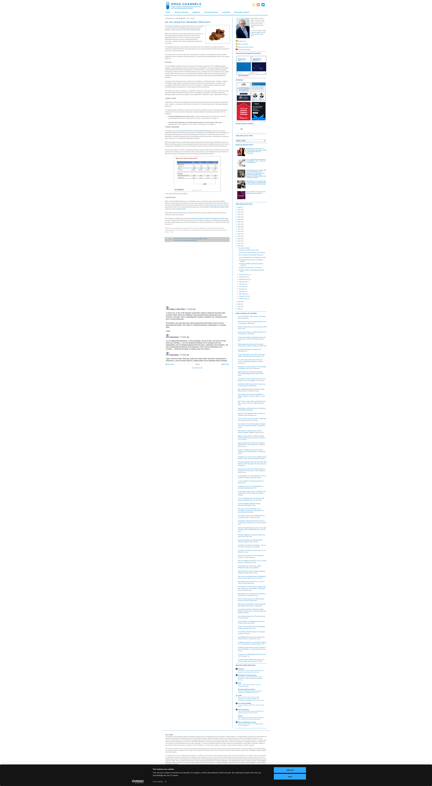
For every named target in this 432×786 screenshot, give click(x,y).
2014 (239, 236)
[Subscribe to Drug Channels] (237, 47)
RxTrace (240, 716)
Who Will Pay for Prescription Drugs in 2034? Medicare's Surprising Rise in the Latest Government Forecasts (256, 182)
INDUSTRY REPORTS (181, 12)
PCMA (240, 695)
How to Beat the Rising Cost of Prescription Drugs (251, 616)
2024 (239, 212)
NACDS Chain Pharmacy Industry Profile (216, 207)
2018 (239, 226)
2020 (239, 221)
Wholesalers (193, 240)
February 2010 (243, 296)
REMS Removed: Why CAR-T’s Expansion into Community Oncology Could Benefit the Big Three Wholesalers (256, 151)
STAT (239, 683)
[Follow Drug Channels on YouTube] (237, 49)
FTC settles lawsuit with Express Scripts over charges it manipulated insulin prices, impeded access (250, 361)
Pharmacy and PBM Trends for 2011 (249, 250)
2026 (239, 207)
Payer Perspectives (243, 709)
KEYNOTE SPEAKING (211, 12)
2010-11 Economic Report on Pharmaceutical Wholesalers (194, 131)
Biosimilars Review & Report (246, 689)
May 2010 (242, 289)
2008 (239, 304)
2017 (239, 229)
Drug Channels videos (244, 49)
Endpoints (241, 669)
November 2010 (243, 274)
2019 (239, 224)
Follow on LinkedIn (242, 44)
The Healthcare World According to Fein (249, 631)
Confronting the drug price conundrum (248, 349)
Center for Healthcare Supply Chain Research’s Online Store (209, 218)
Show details (158, 782)
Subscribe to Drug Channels (245, 47)
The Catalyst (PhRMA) (244, 703)
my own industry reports (178, 209)
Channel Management (184, 240)
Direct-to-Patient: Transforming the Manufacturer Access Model (255, 192)
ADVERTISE (226, 12)
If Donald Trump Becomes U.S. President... (250, 267)
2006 (239, 309)
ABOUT (167, 12)
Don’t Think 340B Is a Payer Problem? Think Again (251, 316)
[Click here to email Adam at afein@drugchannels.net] (237, 41)
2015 (239, 234)
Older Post (225, 364)
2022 (239, 217)
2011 (239, 243)
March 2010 (242, 294)
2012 (239, 241)
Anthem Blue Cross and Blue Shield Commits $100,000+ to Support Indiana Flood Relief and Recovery (250, 678)
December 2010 (243, 248)
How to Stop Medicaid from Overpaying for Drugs (252, 257)
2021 (239, 219)
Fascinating (183, 193)
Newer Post (169, 364)
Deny (290, 777)
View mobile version (197, 368)
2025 (239, 209)
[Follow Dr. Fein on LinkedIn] (236, 44)
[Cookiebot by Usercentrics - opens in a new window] (138, 781)
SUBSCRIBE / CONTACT (242, 12)
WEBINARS (196, 12)
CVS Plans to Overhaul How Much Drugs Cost (250, 550)
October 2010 (243, 277)
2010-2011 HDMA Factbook (191, 30)
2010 (239, 246)
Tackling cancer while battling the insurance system (252, 654)
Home (197, 364)
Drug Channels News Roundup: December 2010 (252, 252)
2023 (239, 214)
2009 (239, 301)
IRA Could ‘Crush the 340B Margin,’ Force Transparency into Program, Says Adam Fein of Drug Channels (251, 510)
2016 (239, 231)
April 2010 (242, 291)
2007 (239, 306)
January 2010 (243, 298)
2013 (239, 238)
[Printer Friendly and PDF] (169, 239)
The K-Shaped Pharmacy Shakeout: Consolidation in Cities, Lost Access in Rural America (256, 161)
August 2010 (242, 281)
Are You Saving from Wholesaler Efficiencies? (251, 255)
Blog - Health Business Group (247, 722)
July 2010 (242, 284)
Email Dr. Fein (242, 41)
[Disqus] (197, 275)
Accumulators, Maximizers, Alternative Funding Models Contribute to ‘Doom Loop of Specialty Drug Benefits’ (252, 611)
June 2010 (242, 286)
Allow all (290, 770)
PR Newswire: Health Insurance (247, 675)
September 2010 (243, 279)
